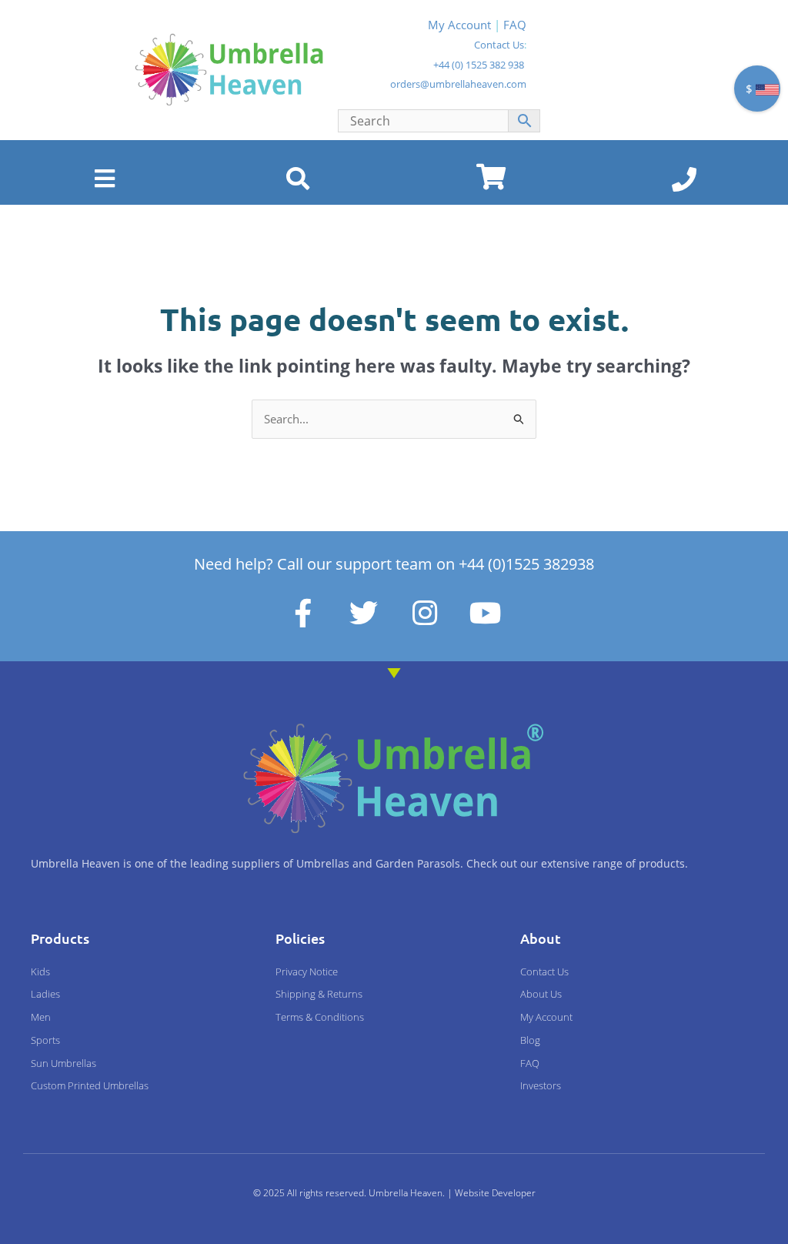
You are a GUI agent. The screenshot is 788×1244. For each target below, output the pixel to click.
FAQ (514, 24)
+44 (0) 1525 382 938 (478, 65)
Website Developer (495, 1192)
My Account (459, 24)
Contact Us (499, 45)
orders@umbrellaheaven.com (458, 84)
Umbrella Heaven (405, 1192)
